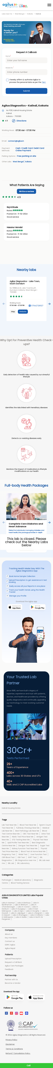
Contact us (10, 941)
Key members (11, 937)
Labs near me (7, 14)
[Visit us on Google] (11, 1013)
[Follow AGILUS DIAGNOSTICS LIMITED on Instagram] (16, 1013)
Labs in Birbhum (21, 904)
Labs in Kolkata (36, 915)
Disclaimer (10, 1044)
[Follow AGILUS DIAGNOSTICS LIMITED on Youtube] (21, 1013)
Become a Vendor (12, 983)
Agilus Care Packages (14, 966)
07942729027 (37, 306)
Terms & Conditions (14, 1049)
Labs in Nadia (21, 917)
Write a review (26, 191)
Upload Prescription (13, 958)
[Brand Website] (26, 1013)
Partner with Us (11, 979)
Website (22, 311)
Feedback (9, 969)
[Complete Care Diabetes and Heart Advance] (26, 506)
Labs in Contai (24, 907)
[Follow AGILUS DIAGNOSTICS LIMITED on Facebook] (6, 1013)
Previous (4, 304)
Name (8, 56)
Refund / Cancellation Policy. (18, 1053)
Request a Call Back (13, 962)
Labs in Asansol (8, 902)
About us (9, 934)
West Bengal (19, 14)
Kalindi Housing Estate (11, 808)
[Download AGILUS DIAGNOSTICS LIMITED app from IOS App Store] (36, 1004)
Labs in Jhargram (35, 913)
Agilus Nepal (10, 948)
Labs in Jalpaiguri (18, 913)
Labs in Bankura (23, 902)
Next (49, 304)
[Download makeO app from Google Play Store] (37, 613)
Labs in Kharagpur (20, 915)
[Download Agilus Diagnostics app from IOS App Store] (15, 613)
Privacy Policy (11, 1040)
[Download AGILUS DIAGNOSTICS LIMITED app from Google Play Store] (15, 1005)
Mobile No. (10, 68)
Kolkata (30, 14)
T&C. (44, 82)
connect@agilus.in (16, 141)
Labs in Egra (19, 911)
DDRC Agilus (10, 945)
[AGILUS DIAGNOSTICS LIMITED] (15, 5)
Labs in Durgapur (18, 909)
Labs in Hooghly (32, 911)
